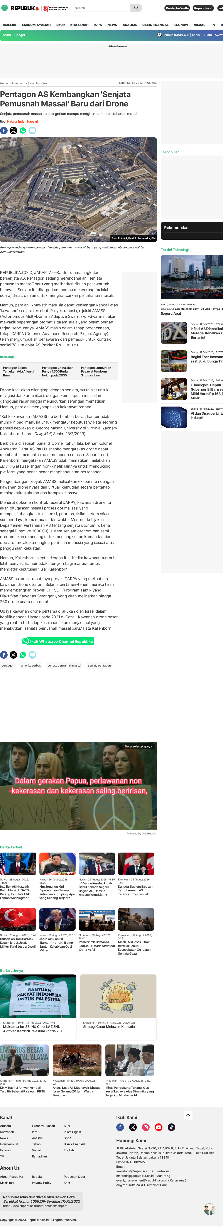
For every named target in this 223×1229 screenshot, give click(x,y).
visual (199, 25)
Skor (67, 1126)
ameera (9, 25)
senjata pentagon (99, 665)
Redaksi (37, 1176)
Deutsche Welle (177, 8)
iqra (98, 25)
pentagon (8, 665)
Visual (36, 1150)
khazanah (79, 25)
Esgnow (5, 1150)
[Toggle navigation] (4, 7)
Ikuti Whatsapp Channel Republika (61, 641)
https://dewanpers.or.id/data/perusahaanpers (35, 1206)
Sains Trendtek (37, 83)
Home (4, 83)
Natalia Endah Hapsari (22, 121)
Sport (67, 1138)
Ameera (5, 1126)
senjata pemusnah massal (64, 665)
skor (60, 25)
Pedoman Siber (74, 1176)
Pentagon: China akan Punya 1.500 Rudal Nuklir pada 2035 (58, 371)
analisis (130, 25)
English (69, 1150)
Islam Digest (72, 1132)
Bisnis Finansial (155, 25)
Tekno (36, 1144)
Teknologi (18, 83)
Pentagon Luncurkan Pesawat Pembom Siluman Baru (96, 371)
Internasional (9, 1144)
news (112, 25)
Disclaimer (7, 1183)
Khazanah (7, 1132)
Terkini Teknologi (175, 250)
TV (213, 25)
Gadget (19, 35)
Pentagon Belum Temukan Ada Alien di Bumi (18, 371)
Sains (7, 35)
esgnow (181, 25)
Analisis (37, 1138)
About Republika (11, 1176)
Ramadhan (39, 1156)
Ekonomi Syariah (36, 25)
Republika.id (203, 8)
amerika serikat (31, 665)
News (4, 1138)
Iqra (34, 1132)
